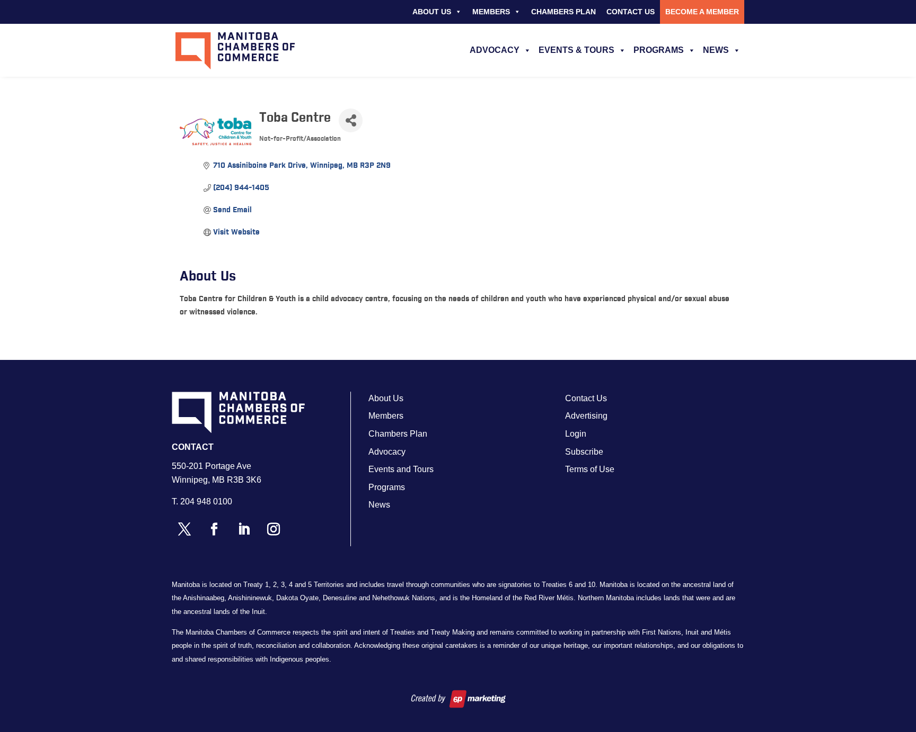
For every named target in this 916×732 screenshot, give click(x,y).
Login (575, 433)
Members (491, 11)
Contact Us (630, 11)
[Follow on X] (184, 529)
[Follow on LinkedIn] (244, 529)
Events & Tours (576, 50)
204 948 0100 (206, 501)
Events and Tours (401, 469)
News (716, 50)
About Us (431, 11)
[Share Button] (351, 120)
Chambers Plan (563, 11)
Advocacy (494, 50)
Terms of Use (589, 469)
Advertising (586, 415)
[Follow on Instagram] (273, 529)
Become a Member (702, 11)
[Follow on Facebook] (214, 529)
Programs (658, 50)
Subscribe (584, 451)
